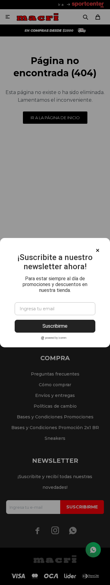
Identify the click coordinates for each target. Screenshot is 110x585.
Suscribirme (55, 326)
